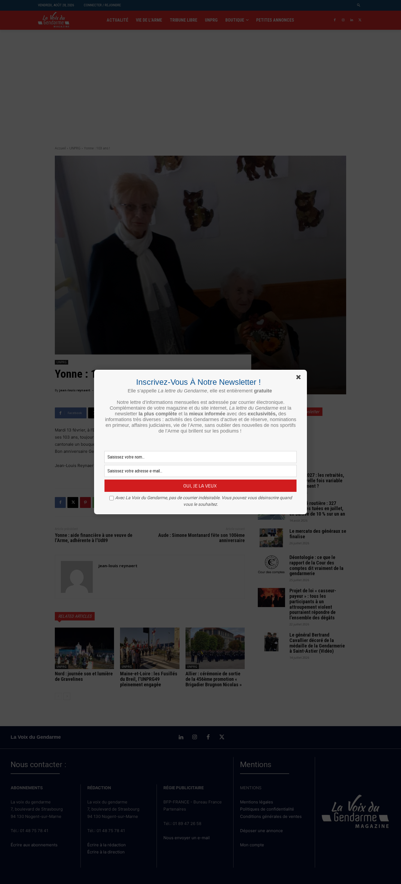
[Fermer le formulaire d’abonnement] (299, 378)
